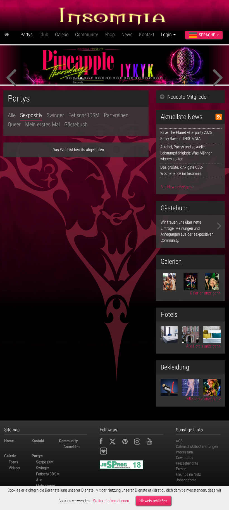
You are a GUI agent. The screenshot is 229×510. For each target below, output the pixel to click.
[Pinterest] (127, 442)
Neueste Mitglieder (187, 96)
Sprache (207, 34)
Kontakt (146, 34)
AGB (179, 441)
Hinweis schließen (153, 501)
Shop (110, 34)
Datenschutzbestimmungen (197, 446)
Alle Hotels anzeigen (202, 346)
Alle (12, 115)
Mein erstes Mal (42, 124)
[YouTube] (152, 442)
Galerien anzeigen (204, 293)
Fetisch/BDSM (83, 115)
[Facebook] (104, 442)
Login (167, 34)
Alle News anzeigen (176, 186)
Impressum (184, 452)
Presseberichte (187, 463)
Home (9, 440)
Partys (26, 34)
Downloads (184, 457)
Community (86, 34)
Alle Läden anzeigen (203, 398)
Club (43, 34)
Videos (14, 467)
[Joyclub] (108, 452)
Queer (14, 124)
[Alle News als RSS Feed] (218, 116)
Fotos (13, 462)
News (126, 34)
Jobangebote (186, 480)
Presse (181, 469)
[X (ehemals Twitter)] (115, 442)
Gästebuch (76, 124)
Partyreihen (116, 115)
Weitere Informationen (111, 500)
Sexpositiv (31, 115)
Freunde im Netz (188, 474)
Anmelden (71, 446)
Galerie (61, 34)
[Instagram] (140, 442)
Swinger (55, 115)
